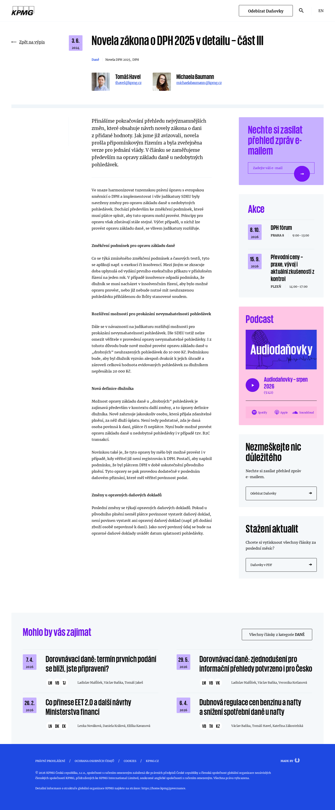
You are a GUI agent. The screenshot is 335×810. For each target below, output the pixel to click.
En (321, 10)
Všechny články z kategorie (277, 634)
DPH (135, 60)
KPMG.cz (152, 761)
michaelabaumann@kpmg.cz (199, 82)
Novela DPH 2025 (117, 60)
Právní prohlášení (50, 761)
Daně (95, 59)
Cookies (130, 761)
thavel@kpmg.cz (128, 82)
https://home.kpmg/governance (163, 788)
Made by (287, 761)
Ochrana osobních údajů (94, 761)
